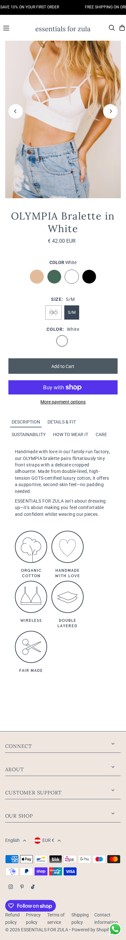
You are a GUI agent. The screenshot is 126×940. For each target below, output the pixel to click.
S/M (72, 312)
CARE (101, 434)
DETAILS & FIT (61, 421)
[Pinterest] (22, 887)
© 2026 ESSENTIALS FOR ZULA (36, 929)
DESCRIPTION (26, 421)
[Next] (110, 111)
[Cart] (122, 28)
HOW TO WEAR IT (70, 434)
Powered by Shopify (91, 929)
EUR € (48, 840)
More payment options (63, 401)
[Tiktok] (33, 887)
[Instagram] (10, 887)
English (12, 840)
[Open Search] (112, 28)
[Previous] (15, 111)
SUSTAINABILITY (29, 434)
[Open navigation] (16, 27)
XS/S (53, 312)
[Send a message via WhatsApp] (115, 929)
